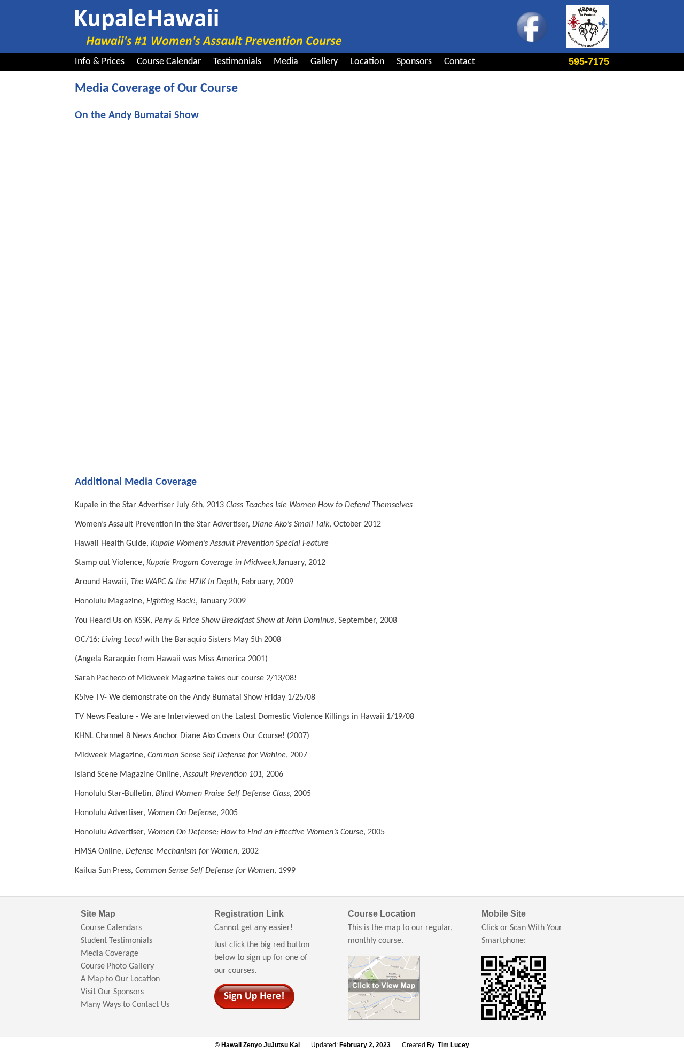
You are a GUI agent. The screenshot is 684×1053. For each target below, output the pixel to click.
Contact (459, 62)
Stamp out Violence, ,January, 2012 (200, 563)
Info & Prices (100, 62)
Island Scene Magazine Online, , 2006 (179, 774)
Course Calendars (111, 928)
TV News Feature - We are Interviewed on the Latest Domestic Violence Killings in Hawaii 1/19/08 (244, 717)
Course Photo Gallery (117, 966)
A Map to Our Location (120, 979)
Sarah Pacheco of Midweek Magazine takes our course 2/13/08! (186, 678)
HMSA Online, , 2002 (167, 851)
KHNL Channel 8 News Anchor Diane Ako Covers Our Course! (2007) (192, 736)
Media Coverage (109, 953)
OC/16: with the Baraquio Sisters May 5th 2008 (178, 640)
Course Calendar (169, 62)
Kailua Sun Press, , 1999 (185, 870)
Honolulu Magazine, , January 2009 (160, 601)
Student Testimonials (116, 940)
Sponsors (414, 62)
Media (286, 62)
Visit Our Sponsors (112, 992)
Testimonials (237, 62)
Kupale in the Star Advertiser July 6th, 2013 (244, 505)
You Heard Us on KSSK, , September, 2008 (236, 620)
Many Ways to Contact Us (125, 1005)
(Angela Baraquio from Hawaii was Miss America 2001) (171, 659)
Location (367, 62)
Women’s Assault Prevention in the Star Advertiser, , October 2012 (228, 524)
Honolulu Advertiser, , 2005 (156, 813)
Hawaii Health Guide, (202, 543)
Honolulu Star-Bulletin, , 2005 (193, 793)
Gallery (324, 62)
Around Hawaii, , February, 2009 (184, 582)
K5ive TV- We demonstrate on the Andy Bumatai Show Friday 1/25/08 (195, 697)
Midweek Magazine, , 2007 (191, 755)
